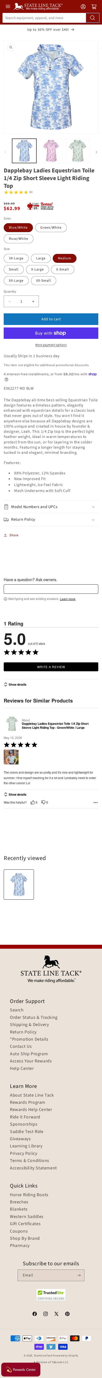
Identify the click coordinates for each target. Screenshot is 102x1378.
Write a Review (51, 667)
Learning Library (26, 1146)
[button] (51, 507)
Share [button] (14, 535)
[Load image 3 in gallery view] (77, 151)
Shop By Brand (25, 1239)
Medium (64, 258)
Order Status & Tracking (34, 1018)
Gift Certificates (25, 1224)
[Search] (92, 18)
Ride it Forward (25, 1117)
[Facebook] (34, 1314)
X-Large (37, 269)
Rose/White (18, 238)
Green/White (51, 227)
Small (14, 269)
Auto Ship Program (29, 1054)
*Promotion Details (29, 1039)
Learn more (68, 599)
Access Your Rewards (31, 1061)
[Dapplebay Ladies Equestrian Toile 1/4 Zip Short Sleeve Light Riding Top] (18, 884)
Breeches (19, 1202)
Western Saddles (27, 1217)
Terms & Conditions (29, 1161)
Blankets (19, 1209)
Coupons (19, 1231)
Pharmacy (20, 1246)
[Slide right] (96, 152)
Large (41, 258)
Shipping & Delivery (29, 1025)
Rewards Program (27, 1103)
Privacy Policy (23, 1154)
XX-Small (43, 280)
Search (17, 1010)
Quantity (10, 291)
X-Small (62, 269)
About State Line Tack (32, 1095)
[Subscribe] (78, 1275)
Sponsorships (23, 1124)
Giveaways (20, 1139)
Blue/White (18, 227)
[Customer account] (83, 7)
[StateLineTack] (38, 6)
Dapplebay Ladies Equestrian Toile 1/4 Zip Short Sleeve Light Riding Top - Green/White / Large (55, 726)
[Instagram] (45, 1314)
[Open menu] (7, 6)
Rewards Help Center (31, 1110)
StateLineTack (43, 1355)
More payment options (51, 345)
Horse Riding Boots (29, 1195)
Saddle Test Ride (27, 1132)
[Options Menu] (95, 802)
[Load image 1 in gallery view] (24, 151)
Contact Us (21, 1047)
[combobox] (51, 18)
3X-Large (16, 258)
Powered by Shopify (65, 1355)
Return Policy (23, 1032)
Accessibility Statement (33, 1168)
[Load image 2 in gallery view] (51, 151)
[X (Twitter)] (56, 1314)
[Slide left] (5, 152)
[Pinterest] (67, 1314)
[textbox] (51, 589)
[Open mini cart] (94, 7)
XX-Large (16, 280)
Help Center (22, 1069)
